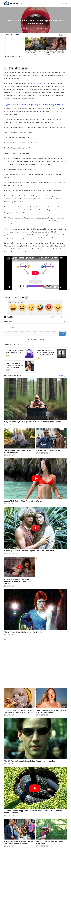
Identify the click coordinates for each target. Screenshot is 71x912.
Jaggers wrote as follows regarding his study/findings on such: (33, 104)
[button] (66, 3)
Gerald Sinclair (28, 28)
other (35, 16)
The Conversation (39, 83)
